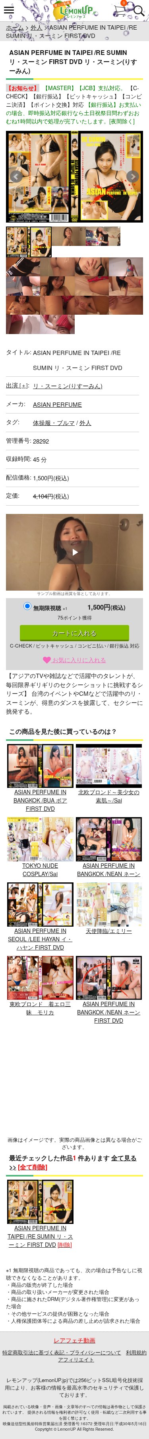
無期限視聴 (50, 608)
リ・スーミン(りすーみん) (68, 385)
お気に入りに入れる (78, 659)
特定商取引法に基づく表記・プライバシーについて (61, 1352)
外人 (37, 27)
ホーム (15, 27)
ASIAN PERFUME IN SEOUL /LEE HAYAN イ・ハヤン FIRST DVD (40, 939)
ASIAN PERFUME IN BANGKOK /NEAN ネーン (108, 869)
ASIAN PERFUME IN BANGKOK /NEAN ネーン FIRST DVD (108, 1012)
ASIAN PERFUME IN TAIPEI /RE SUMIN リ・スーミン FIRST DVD (40, 1236)
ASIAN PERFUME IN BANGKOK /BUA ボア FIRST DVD (40, 800)
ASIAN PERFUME (57, 404)
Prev (16, 176)
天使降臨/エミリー (109, 931)
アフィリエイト (76, 1359)
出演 (17, 385)
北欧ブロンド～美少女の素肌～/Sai (108, 796)
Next (132, 176)
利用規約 (136, 1352)
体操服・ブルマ (54, 422)
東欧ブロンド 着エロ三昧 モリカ (40, 1008)
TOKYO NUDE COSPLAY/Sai (40, 869)
